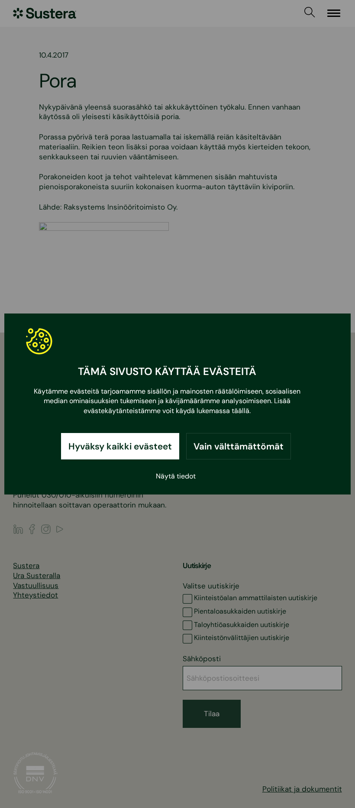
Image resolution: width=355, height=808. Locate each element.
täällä (240, 410)
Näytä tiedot (176, 476)
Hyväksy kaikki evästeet (120, 446)
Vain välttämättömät (239, 446)
